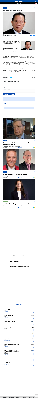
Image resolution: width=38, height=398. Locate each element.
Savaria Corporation (6, 364)
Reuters (4, 54)
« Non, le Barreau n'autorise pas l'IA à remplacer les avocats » (20, 264)
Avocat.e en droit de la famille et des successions (12, 332)
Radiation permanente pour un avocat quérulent (17, 259)
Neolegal (5, 359)
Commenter (20, 147)
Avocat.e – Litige (6, 338)
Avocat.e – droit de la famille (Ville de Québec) (11, 344)
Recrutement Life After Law (7, 340)
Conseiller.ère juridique (7, 362)
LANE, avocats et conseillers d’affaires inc (9, 323)
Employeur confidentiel (6, 354)
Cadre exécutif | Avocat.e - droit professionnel (11, 309)
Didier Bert (7, 35)
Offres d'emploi (19, 3)
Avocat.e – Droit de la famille (8, 315)
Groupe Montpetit (6, 311)
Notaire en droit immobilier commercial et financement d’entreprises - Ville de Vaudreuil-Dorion (11, 351)
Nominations (5, 201)
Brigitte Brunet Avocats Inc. (7, 334)
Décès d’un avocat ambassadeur (15, 270)
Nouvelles (4, 7)
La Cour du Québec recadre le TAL (15, 261)
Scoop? (36, 3)
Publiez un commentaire (9, 94)
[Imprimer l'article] (34, 147)
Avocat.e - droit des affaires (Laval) (9, 321)
